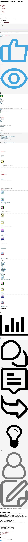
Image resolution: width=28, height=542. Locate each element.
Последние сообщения (4, 13)
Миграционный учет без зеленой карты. (5, 138)
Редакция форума (2, 534)
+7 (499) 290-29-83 (4, 533)
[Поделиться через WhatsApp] (0, 103)
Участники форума (4, 8)
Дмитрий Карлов (2, 174)
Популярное (3, 7)
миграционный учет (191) (7, 142)
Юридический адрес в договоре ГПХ (4, 137)
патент (1, 267)
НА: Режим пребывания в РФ (3, 248)
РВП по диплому (2, 271)
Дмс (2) (4, 142)
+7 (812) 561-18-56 (6, 22)
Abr (1, 212)
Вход (0, 5)
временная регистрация (3, 269)
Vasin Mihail (2, 151)
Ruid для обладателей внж (3, 240)
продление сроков (2, 270)
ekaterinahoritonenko (3, 258)
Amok (1, 197)
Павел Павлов (6, 35)
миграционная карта (3, 264)
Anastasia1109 (2, 166)
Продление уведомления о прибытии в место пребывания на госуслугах (8, 136)
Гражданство (2, 225)
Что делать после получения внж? (4, 140)
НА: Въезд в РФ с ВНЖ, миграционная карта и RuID (6, 194)
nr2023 (1, 99)
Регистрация (3, 5)
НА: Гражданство (2, 156)
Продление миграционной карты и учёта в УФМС (6, 139)
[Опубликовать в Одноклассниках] (1, 103)
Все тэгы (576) (1, 273)
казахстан (1, 265)
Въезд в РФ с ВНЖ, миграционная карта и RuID (5, 202)
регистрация (2, 263)
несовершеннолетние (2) (12, 142)
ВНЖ (1, 261)
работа (1, 266)
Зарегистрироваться (3, 26)
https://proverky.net (2, 126)
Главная (2, 6)
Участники (2, 25)
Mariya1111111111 (3, 235)
